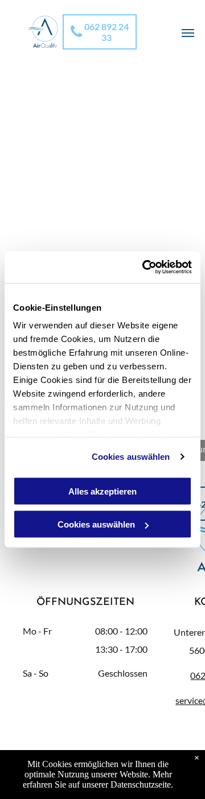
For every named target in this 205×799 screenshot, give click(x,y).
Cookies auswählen (131, 457)
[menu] (188, 33)
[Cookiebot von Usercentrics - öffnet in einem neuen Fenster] (144, 267)
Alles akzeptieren (102, 491)
